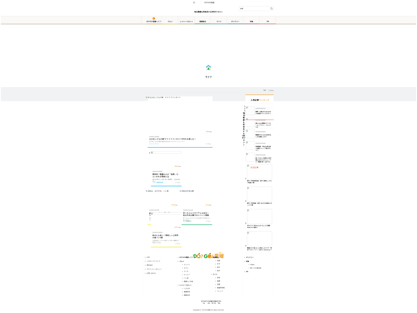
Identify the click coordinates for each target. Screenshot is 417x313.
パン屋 (186, 278)
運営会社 (150, 265)
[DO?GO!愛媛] (208, 5)
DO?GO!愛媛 (206, 310)
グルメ (170, 21)
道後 (218, 260)
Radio (252, 264)
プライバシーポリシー (154, 269)
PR (268, 21)
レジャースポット (186, 21)
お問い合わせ (151, 273)
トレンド (220, 291)
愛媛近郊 (187, 295)
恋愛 (218, 284)
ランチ (186, 271)
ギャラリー (235, 21)
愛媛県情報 (221, 288)
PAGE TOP (412, 308)
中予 (218, 264)
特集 (251, 21)
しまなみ (187, 288)
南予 (218, 271)
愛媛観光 (202, 21)
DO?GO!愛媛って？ (153, 21)
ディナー (187, 275)
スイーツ (187, 264)
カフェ (186, 268)
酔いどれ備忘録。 (256, 268)
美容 (218, 277)
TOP (148, 257)
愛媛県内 (187, 292)
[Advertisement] (208, 47)
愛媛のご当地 (188, 281)
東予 (218, 267)
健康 (218, 281)
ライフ (219, 21)
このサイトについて (153, 261)
